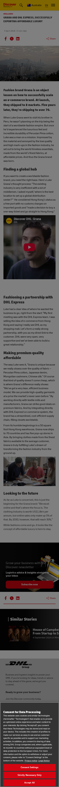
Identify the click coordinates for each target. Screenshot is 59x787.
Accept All (29, 782)
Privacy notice (31, 760)
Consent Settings (29, 767)
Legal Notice (44, 760)
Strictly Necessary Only (30, 775)
